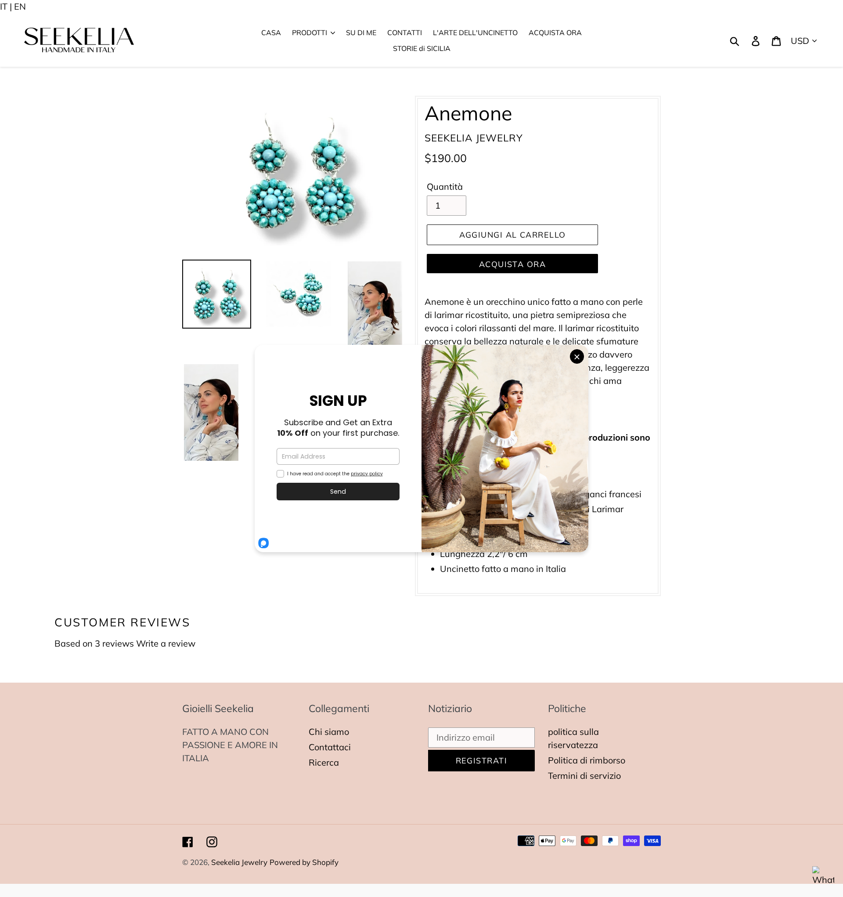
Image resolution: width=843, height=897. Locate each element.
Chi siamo (329, 731)
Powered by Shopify (304, 862)
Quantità (445, 186)
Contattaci (330, 746)
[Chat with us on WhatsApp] (823, 877)
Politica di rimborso (586, 760)
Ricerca (324, 762)
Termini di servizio (584, 775)
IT (3, 6)
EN (20, 6)
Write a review (165, 643)
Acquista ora (512, 264)
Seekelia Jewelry (239, 862)
